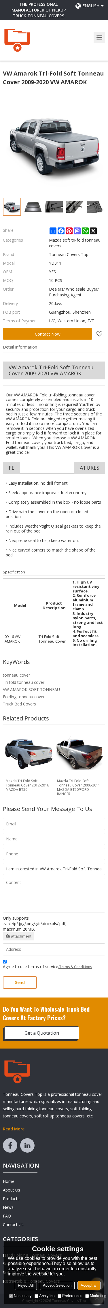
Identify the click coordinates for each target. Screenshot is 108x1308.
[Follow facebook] (10, 1145)
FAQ (7, 1216)
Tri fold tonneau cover (23, 682)
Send (20, 982)
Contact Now (47, 334)
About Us (11, 1190)
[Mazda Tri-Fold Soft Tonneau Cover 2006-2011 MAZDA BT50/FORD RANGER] (80, 753)
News (8, 1207)
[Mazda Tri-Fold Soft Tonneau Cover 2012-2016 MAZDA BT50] (28, 753)
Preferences (72, 1296)
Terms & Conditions (75, 966)
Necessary (23, 1296)
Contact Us (13, 1224)
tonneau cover (16, 675)
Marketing (98, 1296)
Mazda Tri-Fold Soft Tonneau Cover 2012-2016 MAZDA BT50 (27, 785)
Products (11, 1198)
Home (8, 1181)
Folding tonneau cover (24, 696)
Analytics (47, 1296)
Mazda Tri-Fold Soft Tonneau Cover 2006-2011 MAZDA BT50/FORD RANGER (78, 787)
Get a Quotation (41, 1033)
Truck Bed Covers (19, 704)
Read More (13, 1129)
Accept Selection (57, 1285)
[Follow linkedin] (27, 1145)
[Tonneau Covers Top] (17, 40)
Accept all (89, 1285)
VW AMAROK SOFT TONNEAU (31, 689)
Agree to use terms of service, (47, 966)
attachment (21, 936)
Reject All (26, 1285)
